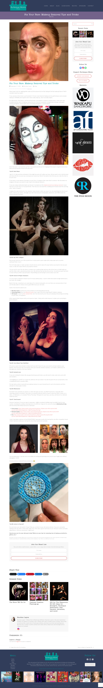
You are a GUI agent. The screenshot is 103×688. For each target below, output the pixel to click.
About (13, 660)
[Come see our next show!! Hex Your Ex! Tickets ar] (63, 677)
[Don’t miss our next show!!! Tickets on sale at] (6, 677)
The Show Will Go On (17, 602)
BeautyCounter (30, 292)
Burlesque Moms (40, 685)
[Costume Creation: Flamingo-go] (39, 591)
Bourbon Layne (27, 86)
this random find (27, 293)
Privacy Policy (48, 685)
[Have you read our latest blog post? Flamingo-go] (85, 677)
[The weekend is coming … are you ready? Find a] (51, 677)
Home (12, 659)
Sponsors (12, 667)
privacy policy (29, 88)
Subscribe (39, 558)
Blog (36, 86)
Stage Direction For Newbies (17, 647)
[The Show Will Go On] (18, 591)
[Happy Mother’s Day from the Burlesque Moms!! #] (17, 677)
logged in (18, 641)
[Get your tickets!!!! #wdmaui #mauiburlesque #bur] (29, 677)
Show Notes (13, 663)
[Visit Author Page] (13, 619)
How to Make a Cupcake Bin (85, 647)
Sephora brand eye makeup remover (53, 185)
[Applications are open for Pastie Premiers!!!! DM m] (40, 677)
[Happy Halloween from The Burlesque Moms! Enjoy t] (74, 677)
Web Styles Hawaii (66, 685)
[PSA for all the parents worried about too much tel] (96, 677)
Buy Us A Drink (90, 664)
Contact (13, 668)
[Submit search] (92, 24)
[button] (13, 574)
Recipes (13, 665)
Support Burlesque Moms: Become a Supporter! (51, 668)
